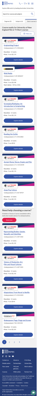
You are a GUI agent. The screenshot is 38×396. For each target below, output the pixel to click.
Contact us (5, 360)
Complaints (19, 382)
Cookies (26, 382)
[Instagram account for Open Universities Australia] (6, 356)
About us (16, 360)
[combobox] (18, 13)
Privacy (18, 385)
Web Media (8, 73)
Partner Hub (28, 372)
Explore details (18, 60)
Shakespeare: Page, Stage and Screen (17, 320)
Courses (4, 372)
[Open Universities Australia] (7, 4)
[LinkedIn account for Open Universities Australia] (9, 356)
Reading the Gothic (11, 134)
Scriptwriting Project (11, 45)
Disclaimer (11, 385)
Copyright (5, 385)
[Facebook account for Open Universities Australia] (3, 356)
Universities (28, 363)
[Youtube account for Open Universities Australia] (13, 356)
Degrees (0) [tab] (7, 21)
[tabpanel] (18, 185)
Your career (5, 366)
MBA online (17, 372)
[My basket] (29, 3)
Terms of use (24, 385)
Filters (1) (29, 33)
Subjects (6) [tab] (19, 21)
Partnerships (17, 363)
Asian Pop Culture (10, 190)
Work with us (28, 366)
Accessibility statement (8, 382)
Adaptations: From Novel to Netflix (17, 292)
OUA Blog (27, 360)
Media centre (6, 363)
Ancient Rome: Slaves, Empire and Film (18, 162)
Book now (9, 220)
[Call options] (21, 3)
